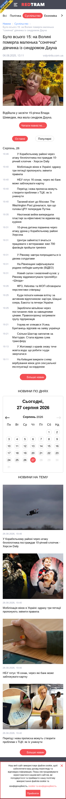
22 (48, 453)
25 (17, 460)
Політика (15, 15)
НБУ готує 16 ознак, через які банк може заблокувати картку (36, 181)
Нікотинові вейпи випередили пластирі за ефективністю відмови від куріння (36, 218)
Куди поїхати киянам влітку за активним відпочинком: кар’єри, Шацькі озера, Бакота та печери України (36, 298)
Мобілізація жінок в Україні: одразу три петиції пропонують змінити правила (36, 170)
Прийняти (33, 793)
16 (57, 446)
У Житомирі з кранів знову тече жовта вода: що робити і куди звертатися (34, 350)
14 (41, 446)
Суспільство (33, 15)
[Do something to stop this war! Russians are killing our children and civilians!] (6, 6)
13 (33, 446)
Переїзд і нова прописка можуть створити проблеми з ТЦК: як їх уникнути (34, 192)
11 (17, 446)
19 (24, 453)
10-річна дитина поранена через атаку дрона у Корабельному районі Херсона (35, 230)
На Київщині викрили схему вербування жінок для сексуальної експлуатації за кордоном (34, 362)
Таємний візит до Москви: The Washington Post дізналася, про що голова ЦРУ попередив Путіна (34, 205)
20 (33, 453)
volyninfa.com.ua (53, 55)
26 (24, 460)
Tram (33, 4)
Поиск (61, 4)
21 (41, 453)
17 (9, 453)
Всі (5, 15)
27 (33, 460)
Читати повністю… (33, 125)
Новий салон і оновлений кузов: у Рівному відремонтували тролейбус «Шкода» (35, 276)
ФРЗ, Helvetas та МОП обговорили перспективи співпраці (36, 287)
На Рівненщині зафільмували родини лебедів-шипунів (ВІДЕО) (33, 265)
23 (57, 453)
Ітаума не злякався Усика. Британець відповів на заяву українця (36, 326)
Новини (7, 23)
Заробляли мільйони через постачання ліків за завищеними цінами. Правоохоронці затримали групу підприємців (33, 313)
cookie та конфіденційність (42, 785)
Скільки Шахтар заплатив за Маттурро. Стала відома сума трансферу (32, 337)
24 (9, 460)
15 (48, 446)
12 (24, 446)
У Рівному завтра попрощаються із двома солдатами (36, 256)
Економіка (50, 15)
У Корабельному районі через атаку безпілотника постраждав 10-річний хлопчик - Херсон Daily (34, 157)
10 (9, 446)
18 (17, 453)
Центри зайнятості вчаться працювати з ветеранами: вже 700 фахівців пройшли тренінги (33, 243)
